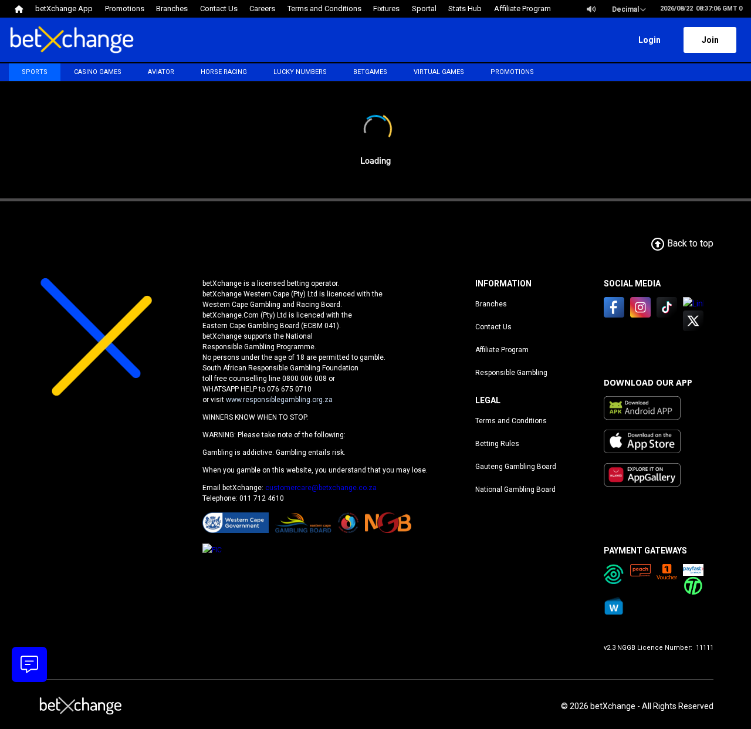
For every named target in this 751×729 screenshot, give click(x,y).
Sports (35, 72)
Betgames (370, 72)
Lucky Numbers (300, 72)
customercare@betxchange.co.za (321, 488)
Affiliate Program (502, 350)
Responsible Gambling (511, 373)
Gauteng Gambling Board (515, 467)
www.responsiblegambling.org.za (279, 400)
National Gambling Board (515, 489)
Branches (491, 304)
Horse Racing (224, 72)
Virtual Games (439, 72)
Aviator (161, 72)
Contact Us (493, 327)
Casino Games (97, 72)
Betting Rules (497, 444)
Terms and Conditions (511, 421)
